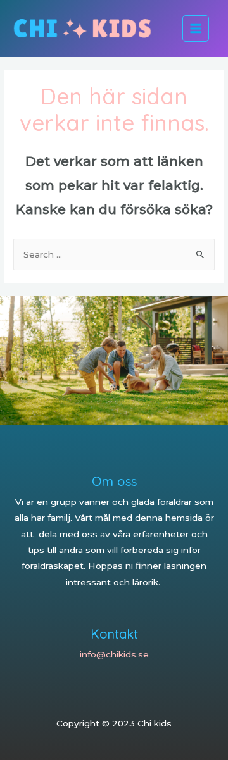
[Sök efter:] (114, 254)
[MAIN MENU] (196, 28)
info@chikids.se (114, 654)
